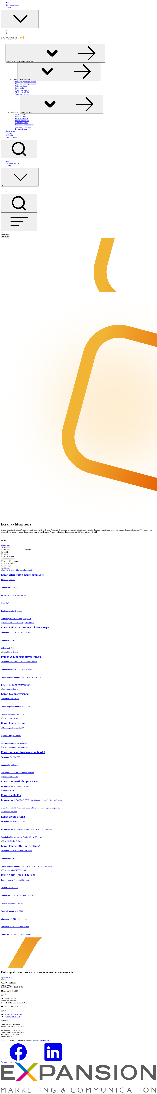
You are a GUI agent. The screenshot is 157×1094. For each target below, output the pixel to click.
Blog (7, 3)
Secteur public (20, 114)
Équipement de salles (22, 94)
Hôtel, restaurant (21, 129)
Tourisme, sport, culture (23, 127)
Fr (6, 31)
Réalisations (10, 135)
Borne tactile (19, 88)
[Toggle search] (19, 149)
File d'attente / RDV (22, 92)
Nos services (10, 131)
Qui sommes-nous (12, 5)
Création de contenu (22, 90)
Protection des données (41, 1040)
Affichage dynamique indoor (25, 82)
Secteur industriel (21, 119)
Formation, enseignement (24, 125)
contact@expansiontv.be (15, 1015)
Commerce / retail (21, 123)
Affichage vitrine (21, 86)
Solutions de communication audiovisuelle (20, 61)
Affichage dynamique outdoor (26, 84)
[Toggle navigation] (19, 222)
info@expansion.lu (13, 1017)
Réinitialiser (5, 568)
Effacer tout (5, 545)
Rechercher (5, 234)
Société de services (22, 121)
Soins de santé (20, 117)
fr (2, 27)
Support (8, 7)
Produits (8, 133)
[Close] (2, 232)
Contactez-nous (11, 137)
